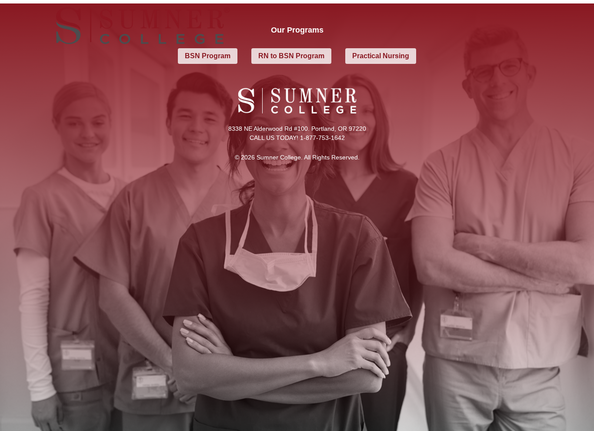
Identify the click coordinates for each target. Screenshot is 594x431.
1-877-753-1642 (322, 137)
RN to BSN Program (291, 56)
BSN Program (207, 56)
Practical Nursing (380, 56)
